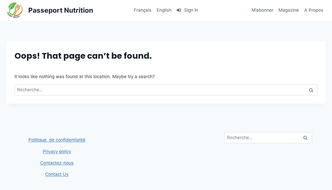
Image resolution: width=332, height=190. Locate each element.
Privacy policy (57, 151)
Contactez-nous (57, 162)
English (164, 10)
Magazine (289, 10)
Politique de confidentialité (57, 139)
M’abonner (262, 10)
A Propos (313, 10)
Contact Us (56, 174)
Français (142, 10)
